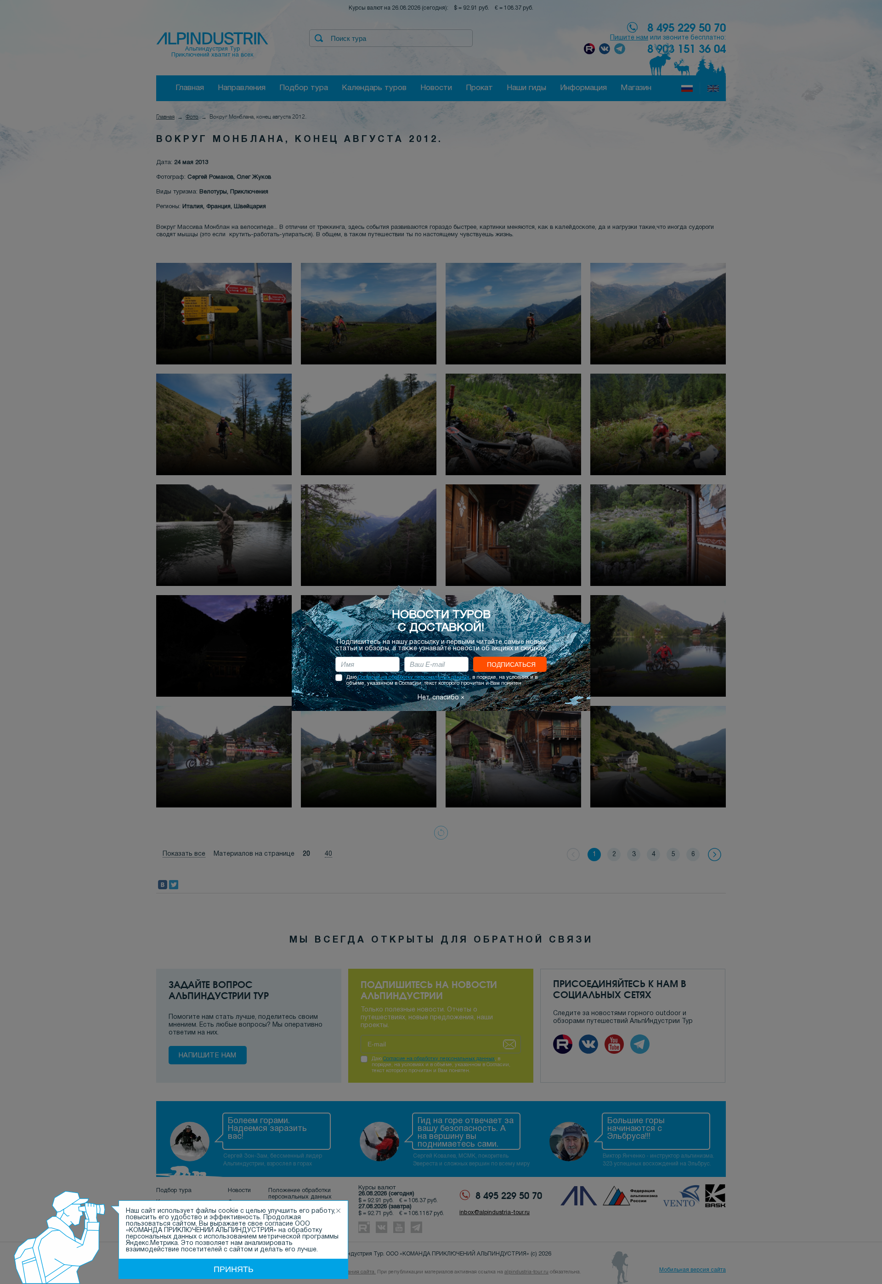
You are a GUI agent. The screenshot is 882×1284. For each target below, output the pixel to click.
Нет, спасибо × (441, 698)
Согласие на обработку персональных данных (413, 677)
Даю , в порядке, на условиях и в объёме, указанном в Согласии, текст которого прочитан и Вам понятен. (441, 680)
